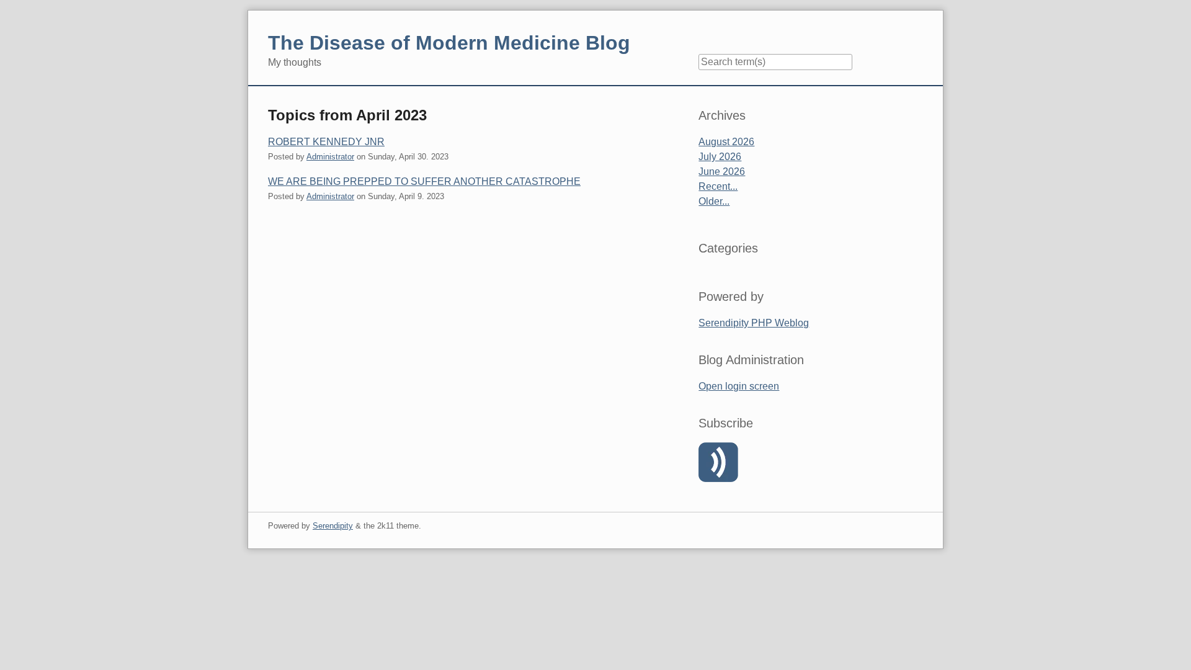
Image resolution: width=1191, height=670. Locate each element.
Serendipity (333, 525)
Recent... (718, 186)
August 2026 (726, 141)
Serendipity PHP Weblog (753, 323)
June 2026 (721, 171)
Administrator (330, 156)
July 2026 (719, 156)
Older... (713, 201)
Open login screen (738, 386)
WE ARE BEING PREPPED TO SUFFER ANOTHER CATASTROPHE (424, 181)
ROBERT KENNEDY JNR (326, 141)
